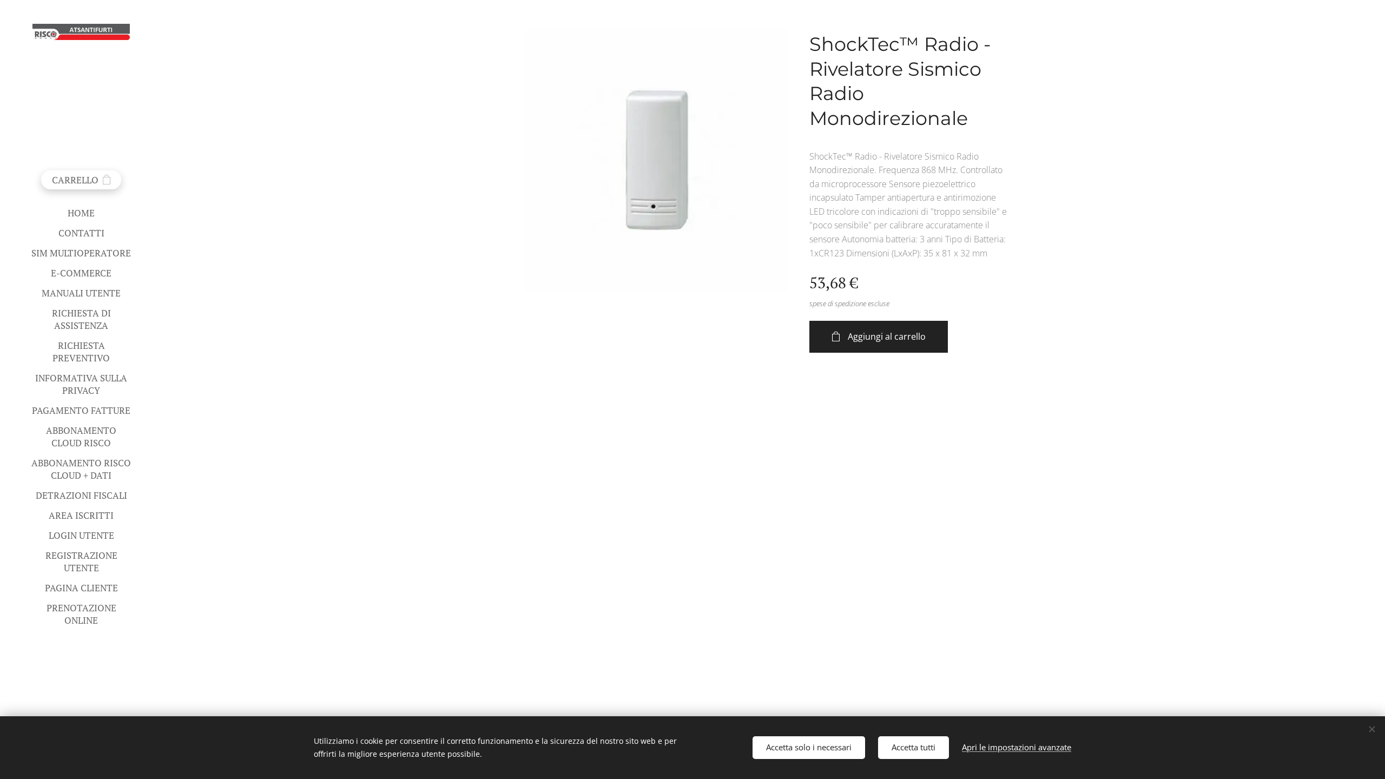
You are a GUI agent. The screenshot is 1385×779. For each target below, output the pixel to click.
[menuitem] (81, 213)
